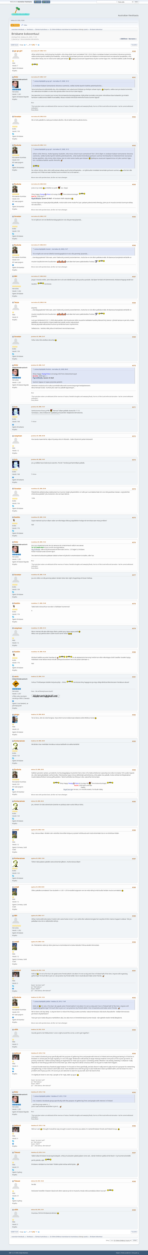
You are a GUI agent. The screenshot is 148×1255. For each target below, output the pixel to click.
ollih (16, 1029)
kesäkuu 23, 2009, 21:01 (38, 676)
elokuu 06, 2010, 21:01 (37, 1209)
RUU (16, 77)
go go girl (18, 51)
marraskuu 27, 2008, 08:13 (38, 245)
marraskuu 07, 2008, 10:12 (38, 51)
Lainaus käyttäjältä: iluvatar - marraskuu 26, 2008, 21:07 (51, 249)
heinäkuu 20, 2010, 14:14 (38, 1152)
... (28, 45)
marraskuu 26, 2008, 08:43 (38, 184)
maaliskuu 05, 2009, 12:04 (38, 517)
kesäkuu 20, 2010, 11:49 (38, 970)
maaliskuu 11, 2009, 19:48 (38, 603)
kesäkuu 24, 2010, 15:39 (38, 1029)
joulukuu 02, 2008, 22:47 (38, 336)
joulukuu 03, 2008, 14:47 (38, 365)
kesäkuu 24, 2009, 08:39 (38, 714)
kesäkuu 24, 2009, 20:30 (38, 741)
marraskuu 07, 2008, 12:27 (38, 77)
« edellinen (124, 39)
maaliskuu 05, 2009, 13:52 (38, 542)
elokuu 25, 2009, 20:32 (37, 801)
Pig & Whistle (36, 198)
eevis (16, 676)
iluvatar (17, 116)
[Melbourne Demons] (13, 701)
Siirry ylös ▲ (135, 1253)
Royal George (68, 789)
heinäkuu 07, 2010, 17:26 (38, 1092)
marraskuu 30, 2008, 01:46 (38, 302)
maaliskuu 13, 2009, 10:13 (38, 628)
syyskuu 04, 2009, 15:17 (37, 915)
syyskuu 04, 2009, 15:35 (37, 941)
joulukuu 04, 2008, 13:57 (38, 406)
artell (16, 830)
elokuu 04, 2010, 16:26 (37, 1181)
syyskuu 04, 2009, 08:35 (37, 887)
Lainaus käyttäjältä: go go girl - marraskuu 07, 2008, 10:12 (51, 81)
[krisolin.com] (13, 424)
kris (15, 407)
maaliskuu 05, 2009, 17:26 (38, 574)
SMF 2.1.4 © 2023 (14, 1252)
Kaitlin (17, 517)
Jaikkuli (17, 970)
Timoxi (17, 1152)
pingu (16, 714)
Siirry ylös (14, 1232)
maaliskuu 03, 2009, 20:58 (38, 488)
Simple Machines (23, 1252)
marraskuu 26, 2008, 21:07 (38, 216)
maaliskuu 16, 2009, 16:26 (38, 651)
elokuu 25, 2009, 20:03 (37, 769)
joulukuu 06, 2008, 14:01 (38, 459)
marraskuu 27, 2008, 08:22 (38, 276)
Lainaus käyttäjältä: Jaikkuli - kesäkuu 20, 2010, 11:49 (50, 1001)
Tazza (16, 302)
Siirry (107, 1240)
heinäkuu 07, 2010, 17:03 (38, 1053)
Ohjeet (118, 1253)
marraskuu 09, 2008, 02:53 (38, 116)
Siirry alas (14, 45)
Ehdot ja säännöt (126, 1253)
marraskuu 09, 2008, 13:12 (38, 145)
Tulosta (134, 45)
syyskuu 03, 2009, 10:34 (37, 829)
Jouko (85, 29)
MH (15, 276)
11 (36, 45)
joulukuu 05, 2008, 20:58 (38, 436)
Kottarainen (19, 741)
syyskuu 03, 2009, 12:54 (37, 858)
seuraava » (133, 39)
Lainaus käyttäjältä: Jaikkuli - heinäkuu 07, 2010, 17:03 (50, 1096)
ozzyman (18, 436)
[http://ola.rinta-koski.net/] (13, 165)
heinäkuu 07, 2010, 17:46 (38, 1125)
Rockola (17, 145)
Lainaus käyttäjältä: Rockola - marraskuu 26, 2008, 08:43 (51, 369)
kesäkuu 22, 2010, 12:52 (38, 997)
